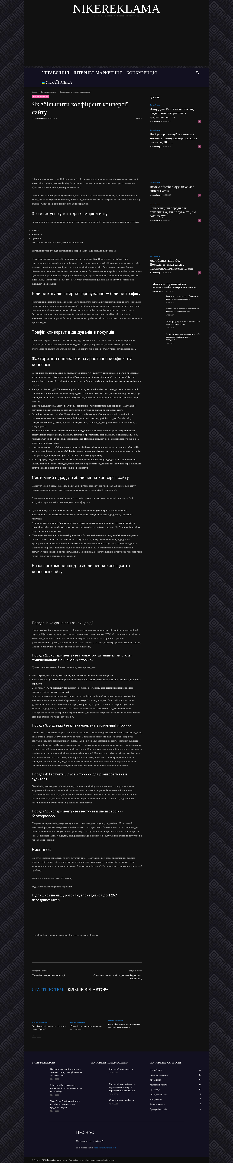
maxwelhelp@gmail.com (105, 1148)
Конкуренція (141, 72)
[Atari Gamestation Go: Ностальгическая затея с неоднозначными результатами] (175, 239)
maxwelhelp (40, 118)
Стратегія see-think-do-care (121, 1100)
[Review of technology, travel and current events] (175, 165)
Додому (35, 92)
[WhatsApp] (71, 125)
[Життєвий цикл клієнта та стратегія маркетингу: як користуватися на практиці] (99, 1088)
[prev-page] (34, 1036)
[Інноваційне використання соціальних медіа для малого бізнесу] (125, 1006)
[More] (93, 125)
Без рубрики (155, 105)
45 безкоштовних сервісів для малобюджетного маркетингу (117, 977)
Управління (55, 72)
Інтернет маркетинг (98, 72)
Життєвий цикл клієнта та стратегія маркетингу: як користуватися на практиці (122, 1087)
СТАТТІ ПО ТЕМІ (48, 989)
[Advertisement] (116, 44)
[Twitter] (49, 125)
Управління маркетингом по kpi (48, 975)
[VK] (42, 125)
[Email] (79, 125)
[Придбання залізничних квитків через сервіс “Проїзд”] (49, 1007)
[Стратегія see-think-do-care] (99, 1104)
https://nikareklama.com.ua (57, 1160)
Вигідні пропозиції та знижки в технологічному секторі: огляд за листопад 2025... (173, 138)
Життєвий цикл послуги (121, 1069)
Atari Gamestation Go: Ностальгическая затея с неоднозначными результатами (171, 264)
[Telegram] (64, 125)
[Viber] (57, 125)
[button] (197, 73)
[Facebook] (35, 125)
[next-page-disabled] (39, 1036)
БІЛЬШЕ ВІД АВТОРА (88, 989)
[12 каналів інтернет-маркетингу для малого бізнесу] (87, 1007)
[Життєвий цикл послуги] (99, 1073)
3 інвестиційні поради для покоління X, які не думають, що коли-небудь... (173, 212)
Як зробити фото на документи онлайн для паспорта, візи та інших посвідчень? (183, 337)
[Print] (86, 125)
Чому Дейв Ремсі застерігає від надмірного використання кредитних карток (172, 113)
